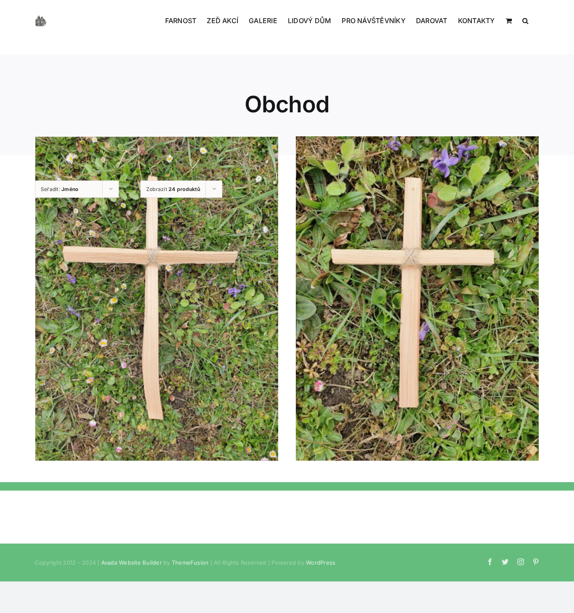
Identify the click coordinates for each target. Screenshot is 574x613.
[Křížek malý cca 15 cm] (417, 298)
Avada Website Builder (131, 562)
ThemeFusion (190, 562)
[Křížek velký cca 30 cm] (156, 298)
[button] (525, 20)
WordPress (320, 562)
